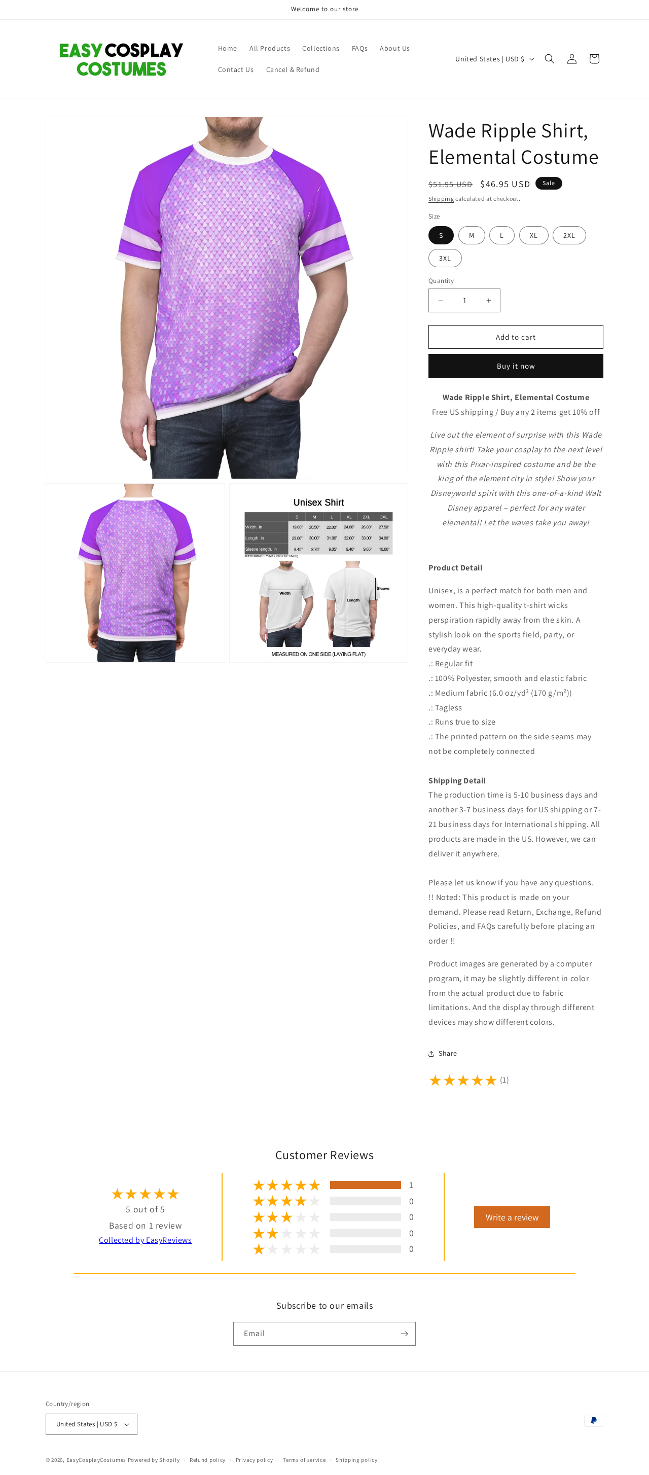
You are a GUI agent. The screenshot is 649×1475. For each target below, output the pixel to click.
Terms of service (304, 1459)
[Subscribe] (404, 1334)
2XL (569, 235)
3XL (445, 258)
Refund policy (208, 1459)
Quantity (441, 280)
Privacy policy (254, 1459)
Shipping (441, 198)
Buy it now (516, 366)
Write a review (512, 1217)
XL (534, 235)
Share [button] (448, 1053)
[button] (549, 59)
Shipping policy (357, 1459)
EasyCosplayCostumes (96, 1459)
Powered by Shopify (154, 1459)
